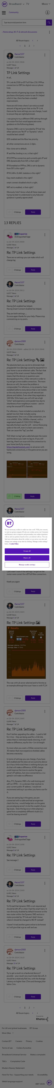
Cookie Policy (13, 544)
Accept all (27, 551)
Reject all (27, 558)
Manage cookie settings (27, 564)
